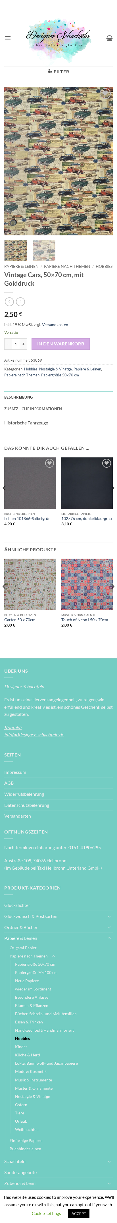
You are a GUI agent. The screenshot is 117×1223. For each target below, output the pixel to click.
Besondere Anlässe (31, 997)
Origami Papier (23, 947)
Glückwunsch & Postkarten (30, 916)
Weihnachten (27, 1129)
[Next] (103, 161)
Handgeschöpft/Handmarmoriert (44, 1030)
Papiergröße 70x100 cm (36, 972)
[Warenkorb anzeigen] (109, 38)
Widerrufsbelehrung (24, 794)
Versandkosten (55, 324)
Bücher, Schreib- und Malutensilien (46, 1013)
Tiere (19, 1112)
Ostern (21, 1104)
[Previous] (14, 161)
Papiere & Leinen (21, 266)
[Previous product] (20, 301)
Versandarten (17, 815)
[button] (7, 38)
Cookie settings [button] (46, 1213)
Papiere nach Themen (67, 266)
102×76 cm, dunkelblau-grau (86, 518)
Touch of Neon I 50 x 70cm (84, 619)
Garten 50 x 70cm (19, 619)
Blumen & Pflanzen (31, 1005)
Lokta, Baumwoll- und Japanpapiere (46, 1063)
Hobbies (104, 266)
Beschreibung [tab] (18, 397)
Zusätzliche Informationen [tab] (33, 409)
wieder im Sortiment (33, 988)
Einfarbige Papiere (26, 1140)
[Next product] (9, 301)
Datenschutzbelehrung (26, 805)
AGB (9, 782)
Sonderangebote (20, 1172)
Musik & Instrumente (33, 1079)
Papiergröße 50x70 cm (60, 375)
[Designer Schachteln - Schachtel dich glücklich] (58, 38)
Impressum (15, 772)
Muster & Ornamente (34, 1088)
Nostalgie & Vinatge (55, 369)
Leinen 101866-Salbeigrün (27, 518)
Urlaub (21, 1121)
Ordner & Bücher (20, 927)
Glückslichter (17, 905)
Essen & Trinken (29, 1021)
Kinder (21, 1046)
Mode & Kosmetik (31, 1071)
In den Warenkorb (60, 343)
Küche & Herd (27, 1054)
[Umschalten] (109, 916)
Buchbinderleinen (25, 1148)
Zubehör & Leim (19, 1183)
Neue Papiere (27, 980)
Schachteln (15, 1161)
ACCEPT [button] (79, 1213)
